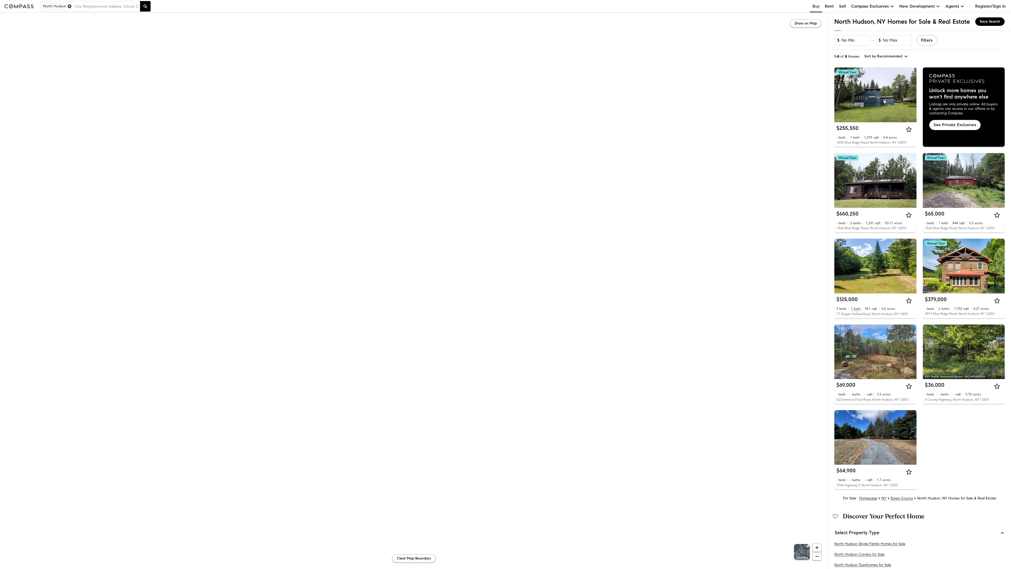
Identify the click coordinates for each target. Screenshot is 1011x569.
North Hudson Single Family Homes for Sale (869, 544)
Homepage (868, 498)
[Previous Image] (840, 95)
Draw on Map (806, 23)
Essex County (902, 498)
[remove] (69, 6)
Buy (816, 6)
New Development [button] (917, 6)
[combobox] (106, 6)
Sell (842, 6)
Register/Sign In (990, 6)
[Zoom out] (816, 556)
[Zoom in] (816, 547)
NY (883, 498)
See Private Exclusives (955, 124)
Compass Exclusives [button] (870, 6)
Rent (829, 6)
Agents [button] (952, 6)
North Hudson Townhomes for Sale (862, 565)
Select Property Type (857, 533)
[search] (145, 6)
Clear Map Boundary (414, 558)
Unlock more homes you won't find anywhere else (958, 93)
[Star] (908, 129)
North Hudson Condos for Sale (859, 554)
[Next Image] (910, 95)
